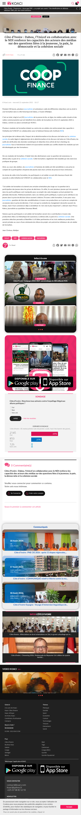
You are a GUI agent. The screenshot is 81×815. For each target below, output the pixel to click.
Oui (13, 407)
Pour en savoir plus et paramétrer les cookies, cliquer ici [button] (24, 812)
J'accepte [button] (69, 807)
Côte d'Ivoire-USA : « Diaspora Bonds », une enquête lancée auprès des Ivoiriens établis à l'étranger (36, 8)
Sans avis (15, 413)
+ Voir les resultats (29, 418)
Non (13, 410)
